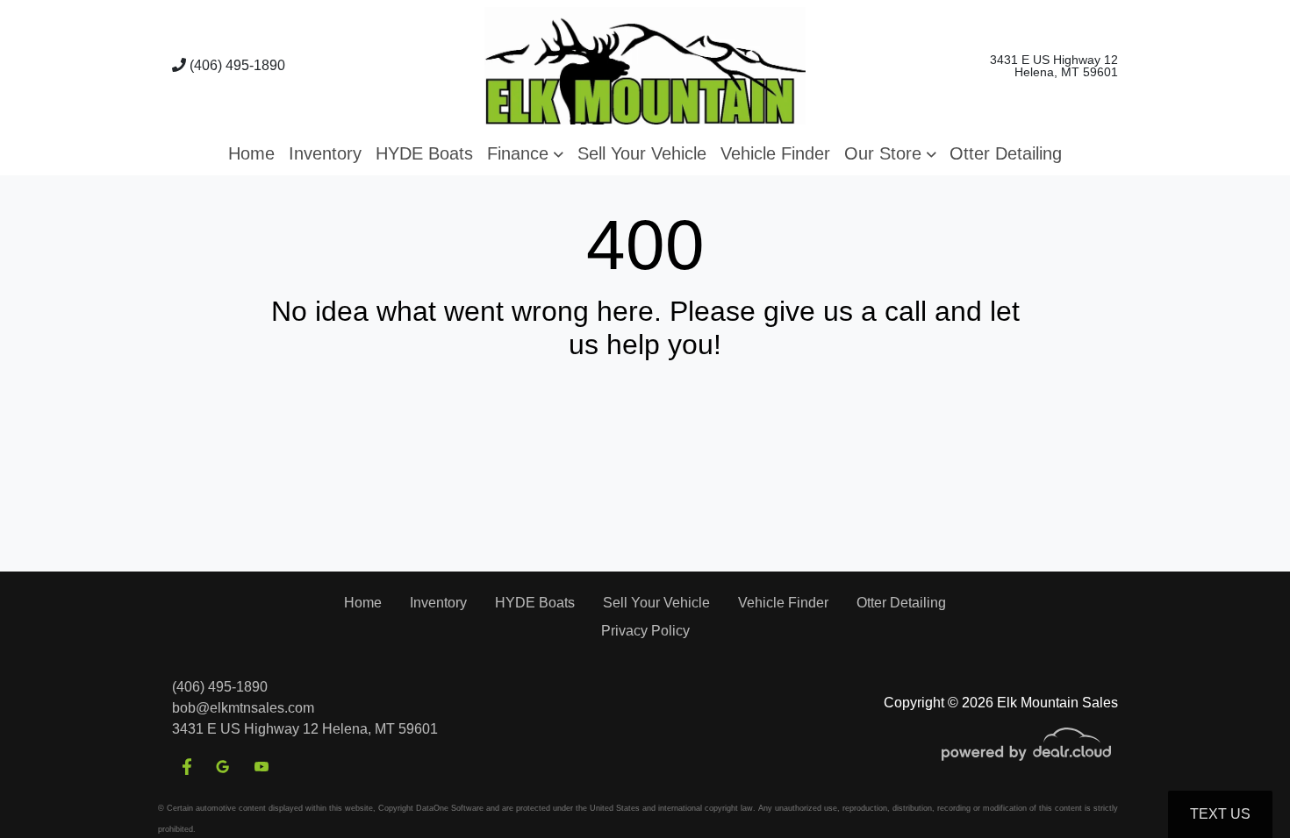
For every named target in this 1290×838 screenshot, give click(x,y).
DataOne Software (450, 808)
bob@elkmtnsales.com (243, 707)
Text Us (1220, 813)
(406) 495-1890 (235, 65)
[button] (525, 153)
